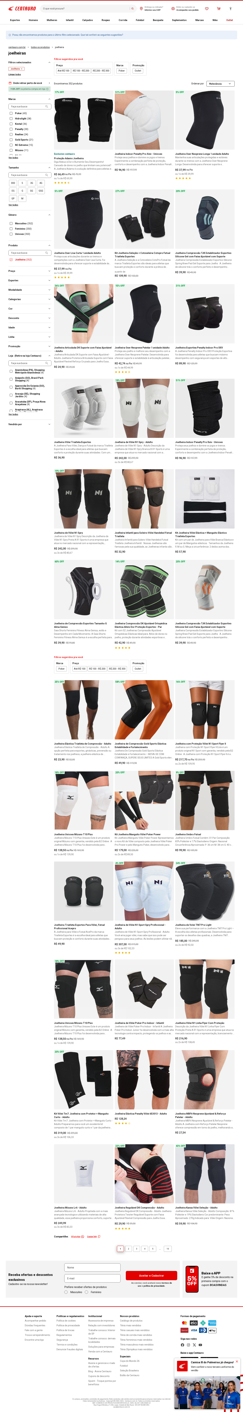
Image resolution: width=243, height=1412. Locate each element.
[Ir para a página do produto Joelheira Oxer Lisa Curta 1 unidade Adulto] (83, 219)
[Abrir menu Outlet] (236, 20)
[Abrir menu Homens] (41, 20)
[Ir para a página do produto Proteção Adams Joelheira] (83, 120)
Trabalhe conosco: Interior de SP (101, 1332)
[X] (194, 1345)
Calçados (87, 20)
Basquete (158, 20)
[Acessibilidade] (231, 9)
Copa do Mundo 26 (130, 1361)
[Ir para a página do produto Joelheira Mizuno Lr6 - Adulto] (83, 1174)
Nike (215, 20)
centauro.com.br (17, 47)
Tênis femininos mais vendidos (136, 1340)
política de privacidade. (154, 1286)
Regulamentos (64, 1335)
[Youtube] (200, 1345)
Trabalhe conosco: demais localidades (102, 1340)
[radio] (13, 183)
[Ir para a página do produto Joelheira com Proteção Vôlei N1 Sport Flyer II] (205, 709)
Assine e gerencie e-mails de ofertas (101, 1365)
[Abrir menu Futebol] (147, 20)
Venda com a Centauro (100, 1351)
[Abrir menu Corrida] (130, 20)
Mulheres (52, 20)
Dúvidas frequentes (35, 1325)
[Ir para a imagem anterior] (58, 120)
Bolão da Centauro (129, 1375)
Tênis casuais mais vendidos (135, 1330)
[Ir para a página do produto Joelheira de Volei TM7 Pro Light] (205, 891)
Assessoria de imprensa (100, 1320)
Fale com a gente (34, 1330)
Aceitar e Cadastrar (151, 1275)
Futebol (140, 20)
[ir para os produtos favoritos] (207, 9)
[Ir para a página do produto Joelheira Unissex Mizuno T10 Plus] (83, 800)
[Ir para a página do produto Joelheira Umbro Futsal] (205, 800)
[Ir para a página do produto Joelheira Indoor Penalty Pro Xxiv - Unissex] (144, 120)
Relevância (215, 83)
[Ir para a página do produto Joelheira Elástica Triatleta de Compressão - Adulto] (83, 709)
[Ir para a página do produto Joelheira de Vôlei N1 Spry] (83, 499)
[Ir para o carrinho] (219, 9)
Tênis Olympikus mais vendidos (136, 1349)
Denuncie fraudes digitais (70, 1349)
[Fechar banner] (237, 1361)
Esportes (15, 20)
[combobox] (85, 8)
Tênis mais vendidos (130, 1325)
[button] (29, 83)
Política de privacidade (68, 1325)
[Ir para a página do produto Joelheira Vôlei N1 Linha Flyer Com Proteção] (205, 989)
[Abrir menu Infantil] (76, 20)
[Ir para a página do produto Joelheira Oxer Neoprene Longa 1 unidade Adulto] (205, 120)
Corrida (123, 20)
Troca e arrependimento (37, 1335)
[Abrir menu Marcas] (206, 20)
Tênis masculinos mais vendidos (137, 1344)
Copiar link (92, 1236)
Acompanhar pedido (35, 1320)
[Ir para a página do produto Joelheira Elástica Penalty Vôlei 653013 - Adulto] (144, 1079)
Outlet (229, 20)
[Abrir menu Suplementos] (189, 20)
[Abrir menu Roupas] (113, 20)
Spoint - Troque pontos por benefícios (102, 1383)
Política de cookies (66, 1320)
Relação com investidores (101, 1325)
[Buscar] (132, 8)
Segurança (62, 1340)
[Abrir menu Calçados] (96, 20)
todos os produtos (40, 47)
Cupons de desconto (99, 1376)
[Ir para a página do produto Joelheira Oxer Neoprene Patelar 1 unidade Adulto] (144, 313)
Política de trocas (65, 1330)
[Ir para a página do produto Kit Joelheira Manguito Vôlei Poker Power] (144, 800)
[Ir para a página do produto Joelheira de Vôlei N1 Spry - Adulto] (144, 408)
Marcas (199, 20)
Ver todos (13, 158)
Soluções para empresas (101, 1346)
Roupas (106, 20)
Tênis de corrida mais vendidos (136, 1335)
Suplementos (179, 20)
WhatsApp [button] (75, 1236)
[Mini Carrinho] (219, 9)
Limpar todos (14, 74)
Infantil (70, 20)
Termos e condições (67, 1344)
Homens (33, 20)
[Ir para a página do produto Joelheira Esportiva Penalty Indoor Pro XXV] (205, 313)
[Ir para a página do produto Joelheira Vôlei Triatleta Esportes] (83, 408)
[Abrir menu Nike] (220, 20)
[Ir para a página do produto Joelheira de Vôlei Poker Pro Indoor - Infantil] (144, 989)
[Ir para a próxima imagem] (109, 120)
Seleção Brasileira (129, 1370)
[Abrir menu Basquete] (166, 20)
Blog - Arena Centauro (99, 1371)
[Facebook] (182, 1345)
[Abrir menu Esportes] (23, 20)
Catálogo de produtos (131, 1320)
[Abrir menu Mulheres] (60, 20)
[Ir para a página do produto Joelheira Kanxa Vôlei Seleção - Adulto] (205, 1174)
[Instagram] (188, 1345)
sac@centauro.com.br (121, 1407)
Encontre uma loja (34, 1340)
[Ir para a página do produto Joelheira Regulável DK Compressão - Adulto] (144, 1174)
